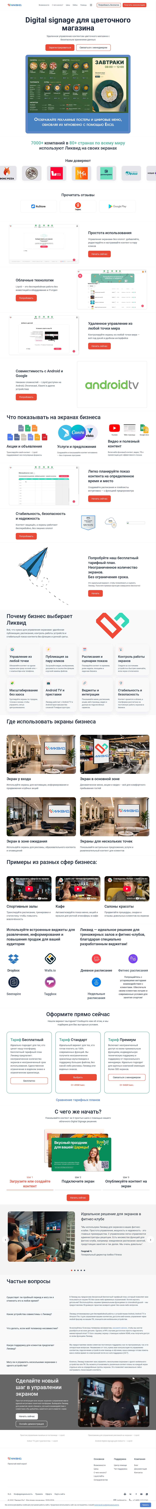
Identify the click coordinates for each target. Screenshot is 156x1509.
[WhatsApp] (146, 1494)
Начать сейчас (99, 254)
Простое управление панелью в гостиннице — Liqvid (42, 1435)
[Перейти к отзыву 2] (74, 1270)
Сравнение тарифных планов (78, 1100)
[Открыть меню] (91, 5)
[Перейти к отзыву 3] (78, 1270)
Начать (95, 593)
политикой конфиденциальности (106, 1505)
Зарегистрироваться (60, 47)
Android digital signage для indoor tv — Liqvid (113, 1441)
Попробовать (26, 298)
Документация (140, 1469)
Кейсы (75, 5)
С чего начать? (57, 5)
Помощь (83, 5)
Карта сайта (60, 1494)
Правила (39, 1494)
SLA (9, 1494)
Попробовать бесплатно (108, 5)
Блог (136, 1465)
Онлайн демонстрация (31, 1424)
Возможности (44, 5)
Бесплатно (29, 1080)
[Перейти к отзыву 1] (71, 1270)
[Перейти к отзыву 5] (84, 1270)
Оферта (48, 1494)
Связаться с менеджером (93, 47)
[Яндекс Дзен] (125, 1494)
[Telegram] (136, 1494)
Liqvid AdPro (99, 1476)
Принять (145, 1505)
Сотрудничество (101, 1480)
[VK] (130, 1494)
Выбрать (78, 1077)
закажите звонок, (119, 1328)
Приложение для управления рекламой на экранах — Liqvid (113, 1435)
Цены (68, 5)
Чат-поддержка (120, 1469)
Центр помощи (120, 1465)
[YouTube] (141, 1494)
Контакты (138, 1472)
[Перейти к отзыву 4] (81, 1270)
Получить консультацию (134, 5)
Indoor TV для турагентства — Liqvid (42, 1441)
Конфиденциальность (23, 1494)
